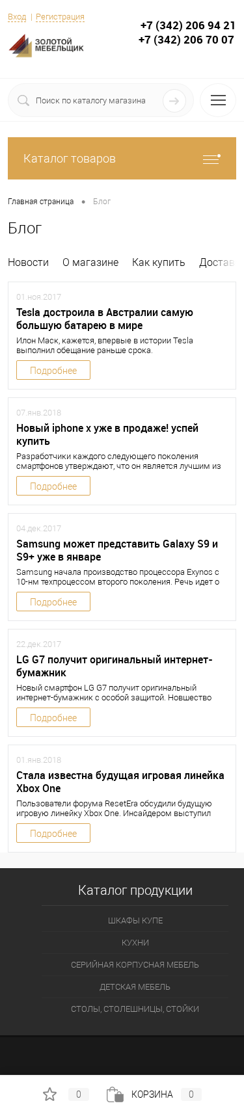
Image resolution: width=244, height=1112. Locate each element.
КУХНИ (135, 942)
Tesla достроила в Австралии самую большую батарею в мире (104, 319)
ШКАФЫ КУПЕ (135, 920)
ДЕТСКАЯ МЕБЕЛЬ (135, 987)
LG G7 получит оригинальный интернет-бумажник (114, 666)
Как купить (158, 262)
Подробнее (53, 370)
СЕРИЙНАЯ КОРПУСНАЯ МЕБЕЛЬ (135, 965)
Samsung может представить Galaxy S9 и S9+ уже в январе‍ (117, 550)
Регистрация (60, 16)
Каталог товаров (69, 158)
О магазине (90, 262)
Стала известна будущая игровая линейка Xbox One (120, 782)
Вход (17, 16)
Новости (28, 262)
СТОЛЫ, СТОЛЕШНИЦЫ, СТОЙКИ (135, 1009)
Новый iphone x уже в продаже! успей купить (107, 434)
